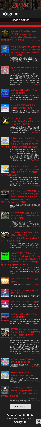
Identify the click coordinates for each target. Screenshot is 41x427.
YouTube (24, 415)
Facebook (28, 415)
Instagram (12, 415)
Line (20, 415)
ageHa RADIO (32, 415)
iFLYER (8, 415)
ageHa (10, 14)
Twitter (16, 415)
